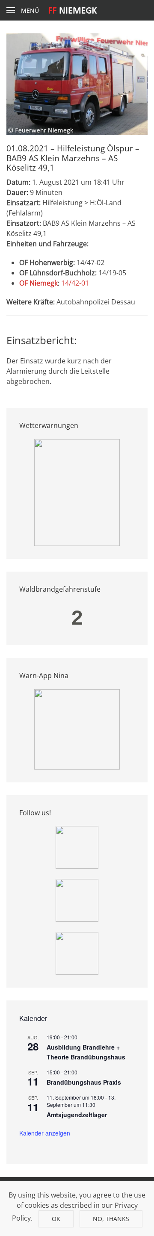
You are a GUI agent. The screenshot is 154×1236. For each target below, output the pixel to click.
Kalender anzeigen (44, 1133)
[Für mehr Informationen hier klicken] (77, 491)
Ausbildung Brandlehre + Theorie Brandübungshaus (86, 1052)
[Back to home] (77, 10)
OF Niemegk (38, 283)
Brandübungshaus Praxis (84, 1082)
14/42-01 (75, 283)
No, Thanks (111, 1219)
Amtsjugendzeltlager (77, 1114)
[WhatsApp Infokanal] (77, 846)
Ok (56, 1219)
